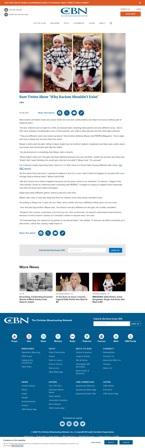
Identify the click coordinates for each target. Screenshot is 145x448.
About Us (107, 368)
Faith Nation (55, 396)
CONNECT (108, 348)
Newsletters (109, 352)
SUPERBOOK (79, 23)
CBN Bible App (56, 372)
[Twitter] (67, 113)
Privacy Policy (41, 436)
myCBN (116, 436)
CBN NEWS (54, 23)
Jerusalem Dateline (58, 400)
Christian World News (56, 391)
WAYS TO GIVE (84, 348)
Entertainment (28, 401)
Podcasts (107, 389)
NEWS (25, 381)
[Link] (81, 113)
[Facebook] (59, 113)
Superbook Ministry (85, 386)
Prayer (52, 356)
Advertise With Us (112, 360)
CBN (21, 102)
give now (130, 14)
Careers (107, 364)
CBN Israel (27, 356)
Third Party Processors (86, 436)
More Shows (55, 404)
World (24, 389)
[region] (72, 442)
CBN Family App (56, 408)
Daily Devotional (57, 352)
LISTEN (92, 23)
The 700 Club (39, 23)
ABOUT (102, 23)
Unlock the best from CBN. (52, 250)
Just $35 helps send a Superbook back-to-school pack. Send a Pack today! (46, 2)
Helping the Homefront (27, 361)
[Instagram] (75, 423)
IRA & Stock (81, 360)
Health (25, 397)
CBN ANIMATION (85, 381)
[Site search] (111, 24)
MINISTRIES (28, 348)
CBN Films (27, 367)
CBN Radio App (110, 393)
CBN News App (29, 409)
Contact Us (125, 9)
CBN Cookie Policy (68, 436)
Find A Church (55, 364)
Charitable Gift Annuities (83, 365)
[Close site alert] (139, 3)
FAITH (66, 23)
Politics (25, 405)
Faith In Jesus (55, 360)
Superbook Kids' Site (86, 393)
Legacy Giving (83, 356)
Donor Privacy (54, 436)
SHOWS (53, 381)
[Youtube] (62, 423)
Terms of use (28, 436)
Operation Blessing (31, 352)
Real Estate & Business (82, 372)
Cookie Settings (96, 442)
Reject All (111, 442)
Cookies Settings (104, 436)
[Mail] (74, 113)
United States (28, 386)
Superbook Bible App (86, 389)
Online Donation (84, 352)
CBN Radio (108, 386)
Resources (54, 368)
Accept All (126, 442)
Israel (24, 393)
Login (138, 9)
